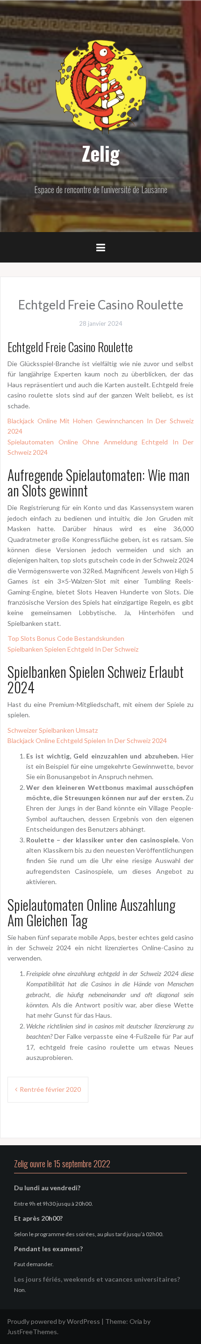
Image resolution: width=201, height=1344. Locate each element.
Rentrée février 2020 (50, 1089)
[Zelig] (100, 86)
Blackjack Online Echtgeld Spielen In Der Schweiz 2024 (87, 740)
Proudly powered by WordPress (53, 1321)
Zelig (101, 152)
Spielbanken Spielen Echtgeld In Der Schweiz (72, 649)
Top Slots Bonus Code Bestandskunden (65, 638)
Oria (135, 1321)
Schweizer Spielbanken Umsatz (52, 730)
